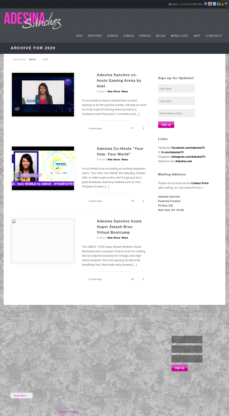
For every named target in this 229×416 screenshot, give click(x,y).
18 (132, 201)
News (124, 91)
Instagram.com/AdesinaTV (188, 157)
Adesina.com (183, 161)
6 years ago (95, 128)
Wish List (179, 35)
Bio (80, 35)
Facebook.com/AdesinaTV (188, 148)
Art (197, 35)
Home (32, 59)
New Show (114, 91)
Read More (20, 395)
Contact (214, 35)
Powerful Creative (68, 411)
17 (132, 128)
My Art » (174, 4)
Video (129, 35)
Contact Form (200, 183)
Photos (95, 35)
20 (132, 279)
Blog (161, 35)
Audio (112, 35)
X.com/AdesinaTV (172, 152)
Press (145, 35)
